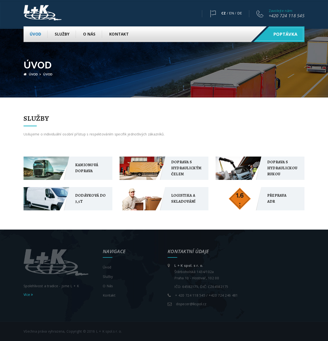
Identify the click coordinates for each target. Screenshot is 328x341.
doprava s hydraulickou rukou (282, 168)
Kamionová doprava (86, 168)
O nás (89, 34)
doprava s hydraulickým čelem (186, 168)
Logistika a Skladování (183, 198)
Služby (62, 34)
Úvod (35, 34)
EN (231, 13)
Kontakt (119, 34)
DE (239, 13)
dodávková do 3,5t (90, 198)
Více (27, 294)
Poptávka (285, 34)
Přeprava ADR (276, 198)
